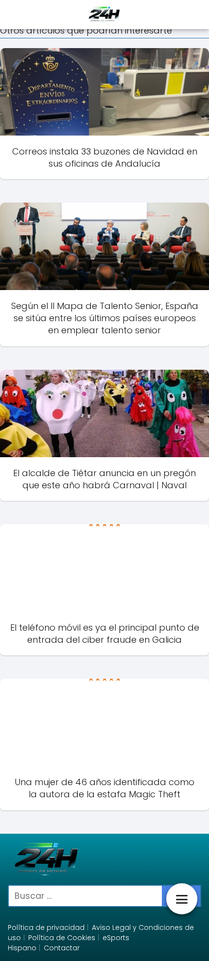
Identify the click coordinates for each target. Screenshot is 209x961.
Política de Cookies (61, 938)
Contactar (62, 948)
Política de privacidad (46, 927)
